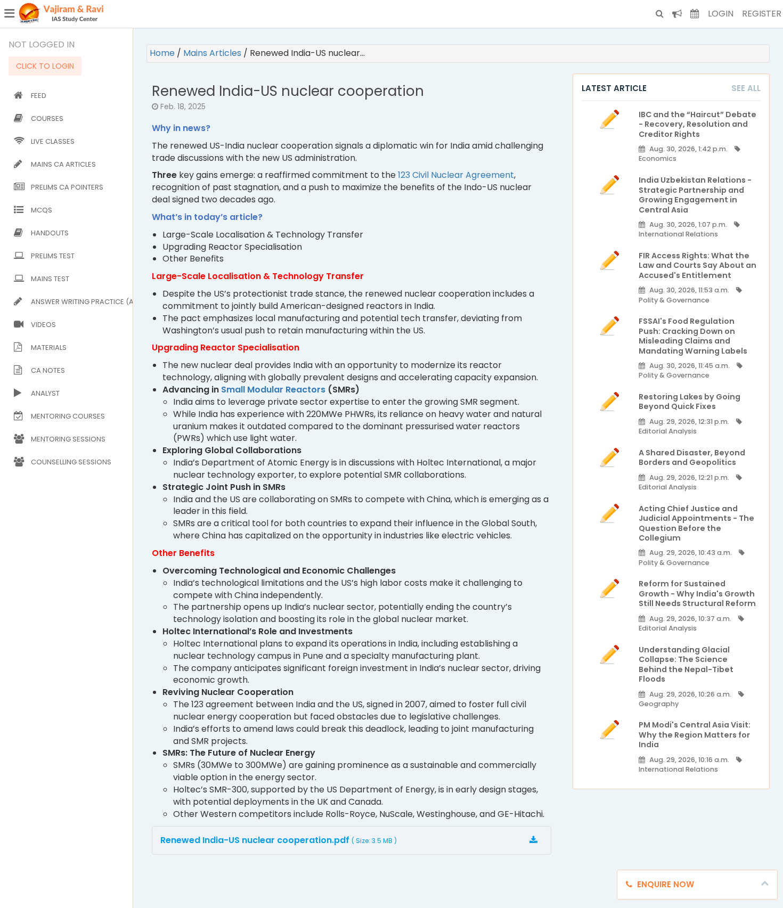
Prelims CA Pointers (67, 187)
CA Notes (48, 370)
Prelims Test (53, 256)
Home (163, 53)
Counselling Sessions (71, 462)
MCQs (41, 210)
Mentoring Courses (68, 416)
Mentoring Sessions (68, 439)
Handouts (50, 233)
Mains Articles (213, 53)
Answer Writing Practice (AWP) (79, 302)
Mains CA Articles (63, 164)
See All (746, 88)
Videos (43, 325)
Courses (47, 118)
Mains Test (50, 279)
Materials (49, 347)
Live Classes (53, 141)
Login (720, 13)
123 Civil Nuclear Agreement (456, 175)
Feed (38, 96)
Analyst (45, 393)
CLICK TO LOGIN (45, 66)
